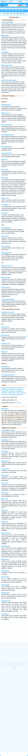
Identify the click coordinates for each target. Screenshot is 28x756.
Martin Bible (5, 35)
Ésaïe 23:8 (4, 499)
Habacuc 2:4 (5, 198)
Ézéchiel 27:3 (5, 559)
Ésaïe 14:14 (4, 492)
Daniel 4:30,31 (5, 287)
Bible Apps (13, 394)
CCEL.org (18, 402)
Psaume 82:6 (5, 469)
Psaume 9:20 (5, 335)
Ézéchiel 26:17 (5, 546)
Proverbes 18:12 (6, 153)
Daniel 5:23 (4, 178)
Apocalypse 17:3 (6, 252)
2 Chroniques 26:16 (7, 135)
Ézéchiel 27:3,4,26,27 (7, 312)
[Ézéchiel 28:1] (2, 339)
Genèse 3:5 (4, 236)
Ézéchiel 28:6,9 (6, 228)
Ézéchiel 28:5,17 (6, 105)
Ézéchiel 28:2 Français (8, 391)
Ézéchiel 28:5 (5, 577)
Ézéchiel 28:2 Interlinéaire (8, 387)
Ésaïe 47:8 (4, 521)
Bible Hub (19, 394)
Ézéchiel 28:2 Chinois (14, 393)
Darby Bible (5, 52)
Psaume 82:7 (5, 475)
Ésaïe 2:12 (4, 159)
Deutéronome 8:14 (7, 125)
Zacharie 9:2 (5, 614)
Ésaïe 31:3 (4, 352)
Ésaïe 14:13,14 (5, 277)
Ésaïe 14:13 (4, 483)
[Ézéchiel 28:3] (26, 339)
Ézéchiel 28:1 (5, 571)
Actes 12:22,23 (5, 246)
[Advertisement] (14, 633)
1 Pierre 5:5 (4, 213)
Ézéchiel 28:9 (5, 327)
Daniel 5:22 (4, 169)
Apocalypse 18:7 (6, 440)
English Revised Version (8, 80)
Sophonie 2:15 (5, 601)
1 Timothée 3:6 (5, 205)
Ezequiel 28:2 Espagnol (15, 389)
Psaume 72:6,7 (5, 343)
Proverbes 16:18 (6, 146)
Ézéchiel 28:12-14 (6, 265)
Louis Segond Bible (7, 22)
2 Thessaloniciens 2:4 (8, 299)
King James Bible (6, 65)
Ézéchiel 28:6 (5, 366)
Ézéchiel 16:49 (5, 533)
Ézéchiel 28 (4, 409)
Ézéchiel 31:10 (5, 113)
